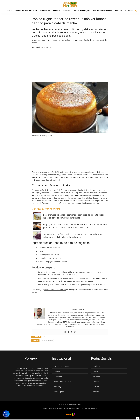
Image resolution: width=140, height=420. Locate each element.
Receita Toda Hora (38, 40)
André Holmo (37, 47)
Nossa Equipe (59, 392)
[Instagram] (75, 332)
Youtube (96, 381)
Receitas (56, 10)
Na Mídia (129, 10)
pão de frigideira (47, 340)
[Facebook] (68, 332)
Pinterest (96, 392)
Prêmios (118, 10)
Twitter (95, 371)
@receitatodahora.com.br (55, 289)
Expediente (58, 376)
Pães (48, 40)
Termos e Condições (81, 10)
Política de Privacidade (102, 10)
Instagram (96, 376)
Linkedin (96, 386)
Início (9, 10)
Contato (66, 10)
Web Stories (45, 10)
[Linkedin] (65, 332)
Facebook (96, 366)
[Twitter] (72, 332)
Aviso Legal (58, 386)
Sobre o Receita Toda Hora (26, 10)
